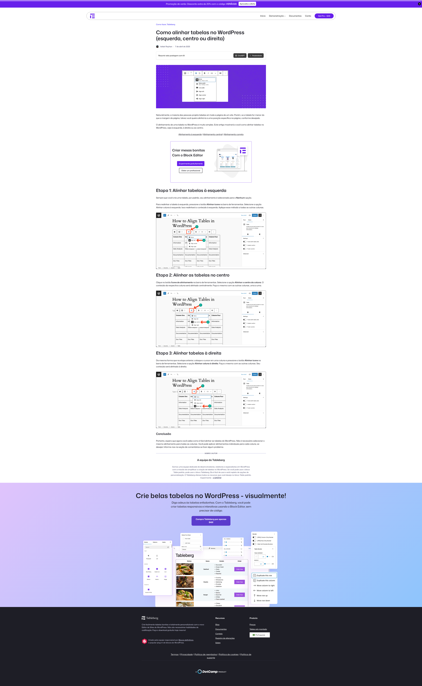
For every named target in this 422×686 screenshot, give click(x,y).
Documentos (221, 629)
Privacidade (186, 654)
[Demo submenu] (285, 16)
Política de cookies (229, 654)
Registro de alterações (225, 638)
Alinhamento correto (234, 134)
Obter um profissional (190, 170)
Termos (175, 654)
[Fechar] (419, 3)
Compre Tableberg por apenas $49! (211, 521)
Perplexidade (257, 55)
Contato (219, 633)
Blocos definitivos (186, 640)
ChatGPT (241, 55)
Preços (253, 624)
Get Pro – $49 (324, 16)
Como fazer (161, 24)
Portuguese (260, 635)
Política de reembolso (206, 654)
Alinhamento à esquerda (190, 134)
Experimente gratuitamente (191, 163)
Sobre (217, 642)
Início (263, 15)
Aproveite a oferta (247, 4)
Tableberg (171, 24)
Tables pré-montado (258, 629)
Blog (217, 624)
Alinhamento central (212, 134)
